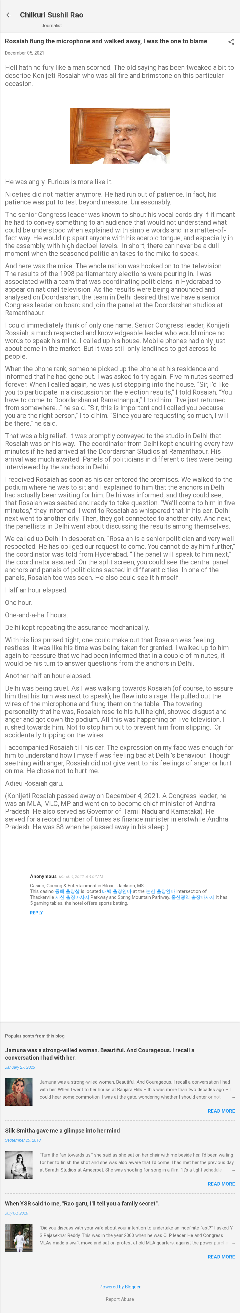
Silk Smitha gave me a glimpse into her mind (62, 1130)
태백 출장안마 (117, 891)
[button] (231, 42)
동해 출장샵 (67, 891)
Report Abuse (120, 1299)
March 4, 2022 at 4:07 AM (81, 876)
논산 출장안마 (160, 891)
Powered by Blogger (120, 1287)
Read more (221, 1111)
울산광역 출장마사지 (193, 897)
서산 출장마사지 (72, 897)
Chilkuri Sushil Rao (51, 15)
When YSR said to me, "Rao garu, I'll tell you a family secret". (82, 1203)
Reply (36, 912)
